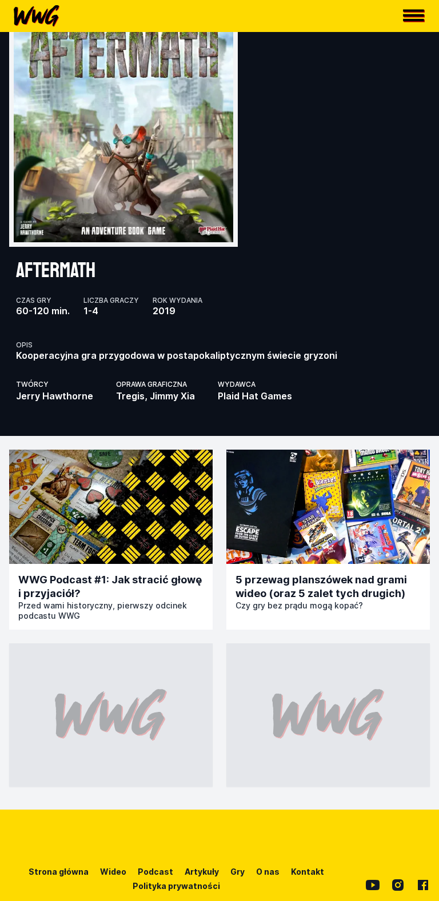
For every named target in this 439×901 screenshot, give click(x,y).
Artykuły (202, 871)
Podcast (155, 871)
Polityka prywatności (176, 886)
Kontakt (307, 871)
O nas (268, 871)
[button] (413, 16)
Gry (237, 871)
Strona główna (59, 871)
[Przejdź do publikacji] (111, 507)
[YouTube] (373, 885)
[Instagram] (398, 885)
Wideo (113, 871)
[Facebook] (423, 885)
